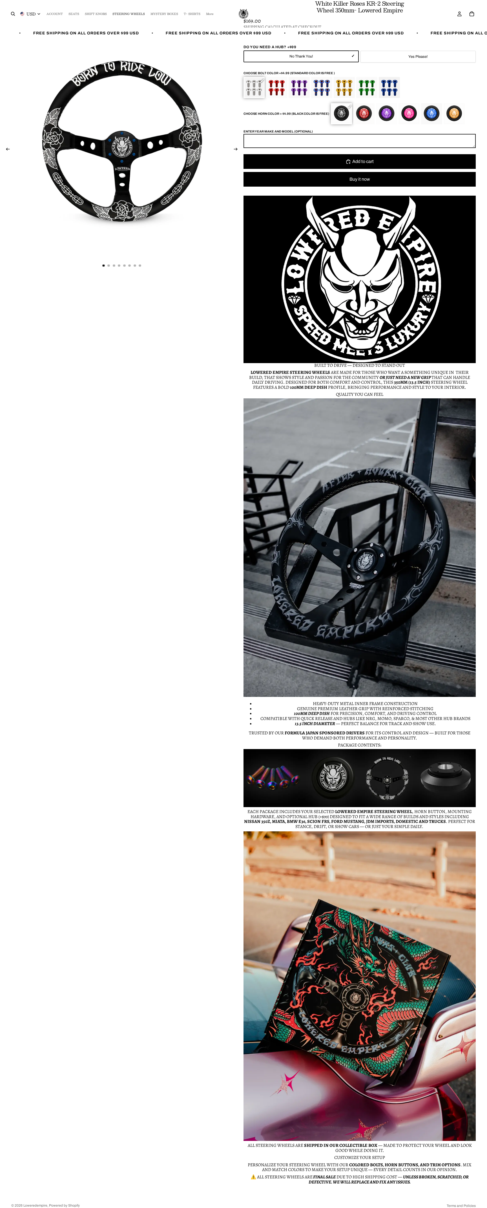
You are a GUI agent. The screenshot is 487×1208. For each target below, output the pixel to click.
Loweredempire (35, 1205)
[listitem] (209, 14)
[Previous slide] (6, 150)
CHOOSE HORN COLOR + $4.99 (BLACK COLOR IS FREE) (286, 113)
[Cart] (472, 14)
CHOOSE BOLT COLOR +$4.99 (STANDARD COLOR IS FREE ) (289, 73)
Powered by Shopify (64, 1205)
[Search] (13, 14)
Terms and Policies (461, 1206)
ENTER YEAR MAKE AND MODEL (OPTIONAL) (278, 131)
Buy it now (359, 179)
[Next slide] (237, 150)
